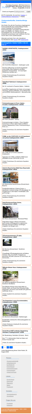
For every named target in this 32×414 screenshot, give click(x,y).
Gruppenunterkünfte (12, 361)
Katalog (23, 15)
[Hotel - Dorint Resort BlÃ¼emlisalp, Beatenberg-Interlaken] (2, 347)
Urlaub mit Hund (11, 372)
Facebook (10, 403)
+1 (11, 347)
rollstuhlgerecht (11, 363)
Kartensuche (24, 39)
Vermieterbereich (12, 394)
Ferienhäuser (11, 366)
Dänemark (10, 381)
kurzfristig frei (10, 365)
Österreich (10, 383)
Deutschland (10, 379)
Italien (8, 385)
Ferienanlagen (11, 370)
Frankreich (10, 387)
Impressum (4, 410)
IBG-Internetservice (13, 409)
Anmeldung (10, 396)
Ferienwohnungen (12, 368)
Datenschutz (12, 410)
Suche (16, 39)
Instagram (9, 405)
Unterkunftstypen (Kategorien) (10, 16)
